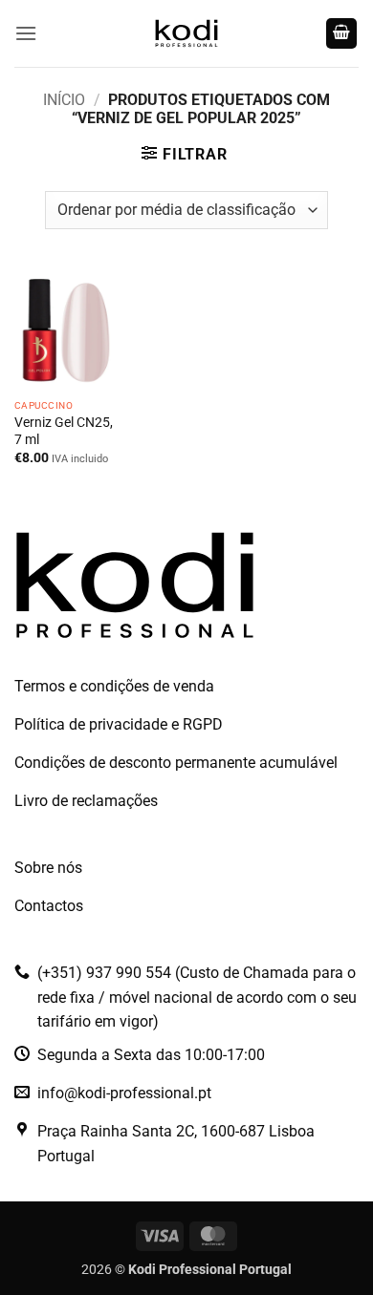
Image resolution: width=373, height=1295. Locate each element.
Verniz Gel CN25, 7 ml (63, 430)
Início (64, 100)
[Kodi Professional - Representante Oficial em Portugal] (186, 33)
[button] (25, 33)
